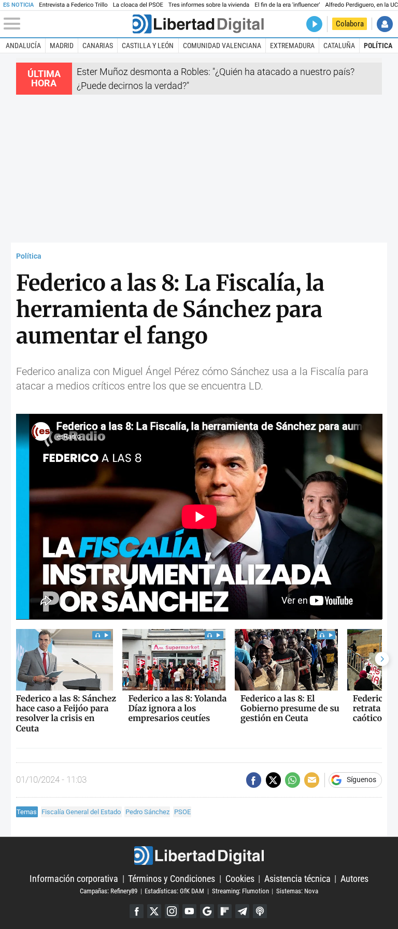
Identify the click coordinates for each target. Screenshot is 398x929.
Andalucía (23, 45)
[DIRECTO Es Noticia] (314, 24)
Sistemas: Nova (297, 891)
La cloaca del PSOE (138, 5)
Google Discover (207, 911)
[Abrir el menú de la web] (67, 24)
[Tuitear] (273, 779)
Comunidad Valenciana (222, 45)
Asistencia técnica (297, 878)
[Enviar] (292, 779)
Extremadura (292, 45)
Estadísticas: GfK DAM (174, 891)
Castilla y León (148, 45)
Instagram (172, 911)
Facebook (137, 911)
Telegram (242, 911)
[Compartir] (253, 779)
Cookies (239, 878)
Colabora (350, 23)
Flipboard (225, 911)
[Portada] (198, 24)
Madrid (62, 45)
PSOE (182, 812)
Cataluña (339, 45)
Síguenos (361, 780)
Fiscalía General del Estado (81, 812)
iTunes (260, 911)
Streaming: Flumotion (240, 891)
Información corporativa (74, 878)
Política (378, 45)
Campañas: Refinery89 (108, 891)
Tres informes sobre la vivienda (208, 5)
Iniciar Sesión (385, 24)
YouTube (189, 911)
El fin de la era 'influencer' (287, 5)
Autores (354, 878)
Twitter (154, 911)
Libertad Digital (198, 855)
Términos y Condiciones (171, 878)
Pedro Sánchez (147, 812)
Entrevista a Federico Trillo (73, 5)
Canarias (97, 45)
